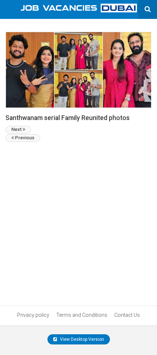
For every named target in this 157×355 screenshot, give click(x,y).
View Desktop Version (81, 339)
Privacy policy (33, 315)
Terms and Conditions (81, 315)
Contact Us (127, 315)
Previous (24, 137)
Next (17, 129)
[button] (78, 70)
